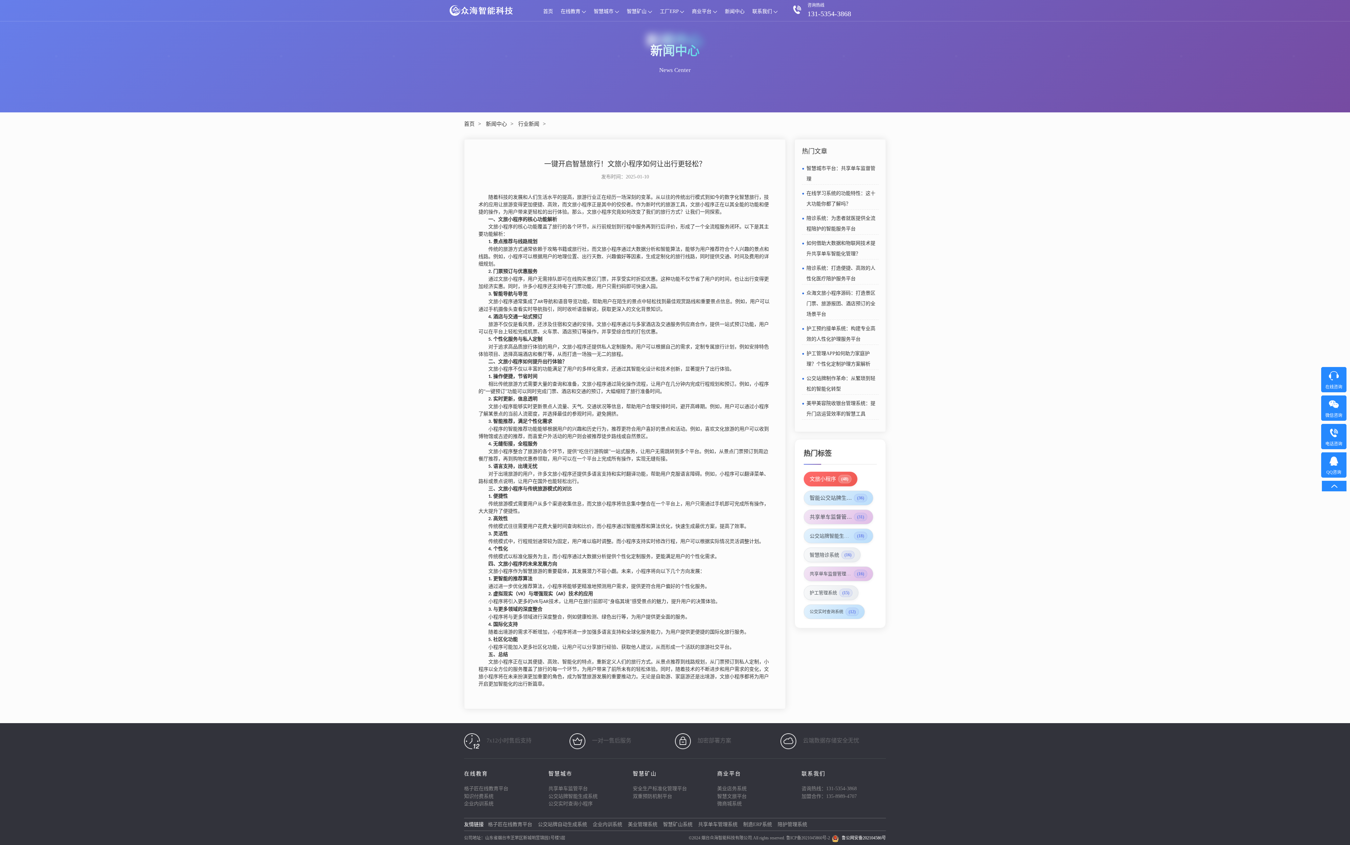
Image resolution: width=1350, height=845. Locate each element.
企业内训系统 (479, 803)
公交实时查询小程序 (570, 803)
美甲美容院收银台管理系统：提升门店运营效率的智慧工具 (840, 409)
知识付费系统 (479, 796)
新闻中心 (735, 11)
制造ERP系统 (757, 824)
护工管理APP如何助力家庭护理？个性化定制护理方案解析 (838, 359)
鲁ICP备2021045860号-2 (808, 838)
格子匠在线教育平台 (486, 788)
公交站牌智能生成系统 (573, 796)
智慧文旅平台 (732, 796)
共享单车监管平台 (568, 788)
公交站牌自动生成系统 (562, 824)
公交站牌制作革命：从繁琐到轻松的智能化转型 (840, 384)
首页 (548, 11)
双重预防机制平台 (652, 796)
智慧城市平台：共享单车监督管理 (840, 174)
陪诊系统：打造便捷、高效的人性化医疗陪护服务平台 (840, 273)
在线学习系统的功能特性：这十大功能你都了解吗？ (840, 199)
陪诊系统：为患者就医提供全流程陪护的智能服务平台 (840, 223)
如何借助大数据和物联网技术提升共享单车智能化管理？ (840, 248)
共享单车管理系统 (718, 824)
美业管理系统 (642, 824)
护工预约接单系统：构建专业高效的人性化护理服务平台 (840, 334)
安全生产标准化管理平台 (660, 788)
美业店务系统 (732, 788)
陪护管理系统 (792, 824)
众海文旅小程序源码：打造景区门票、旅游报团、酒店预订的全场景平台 (840, 303)
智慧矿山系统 (678, 824)
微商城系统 (729, 803)
